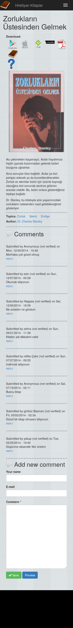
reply (9, 258)
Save (15, 575)
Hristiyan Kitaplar (29, 5)
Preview (30, 575)
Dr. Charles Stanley (29, 221)
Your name (13, 472)
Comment (13, 502)
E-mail (10, 487)
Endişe (45, 216)
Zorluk (21, 216)
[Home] (5, 5)
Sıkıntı (33, 216)
